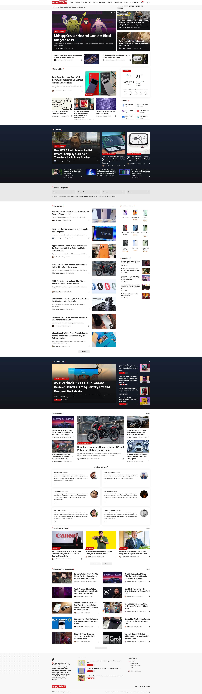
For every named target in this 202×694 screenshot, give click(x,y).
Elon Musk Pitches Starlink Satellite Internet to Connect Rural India (137, 591)
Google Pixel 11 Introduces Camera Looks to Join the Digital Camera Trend (137, 621)
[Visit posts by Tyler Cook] (103, 166)
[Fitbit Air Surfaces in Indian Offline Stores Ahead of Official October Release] (104, 286)
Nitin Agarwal (58, 472)
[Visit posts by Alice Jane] (125, 626)
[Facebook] (131, 2)
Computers (112, 153)
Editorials (89, 94)
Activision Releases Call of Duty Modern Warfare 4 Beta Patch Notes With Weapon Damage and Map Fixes (133, 22)
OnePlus (114, 196)
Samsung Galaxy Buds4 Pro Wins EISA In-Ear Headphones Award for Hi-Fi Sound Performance (86, 576)
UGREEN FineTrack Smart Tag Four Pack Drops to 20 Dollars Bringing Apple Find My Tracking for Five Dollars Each (86, 606)
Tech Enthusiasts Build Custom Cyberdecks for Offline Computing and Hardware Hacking (112, 160)
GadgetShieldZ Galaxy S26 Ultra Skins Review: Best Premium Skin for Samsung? (128, 390)
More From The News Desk (63, 569)
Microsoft (120, 8)
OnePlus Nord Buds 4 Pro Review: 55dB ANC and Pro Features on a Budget (105, 676)
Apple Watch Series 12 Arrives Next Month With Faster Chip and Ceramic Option (137, 159)
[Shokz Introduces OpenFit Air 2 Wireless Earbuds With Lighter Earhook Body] (57, 172)
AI (142, 6)
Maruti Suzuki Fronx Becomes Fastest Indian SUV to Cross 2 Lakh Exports (137, 456)
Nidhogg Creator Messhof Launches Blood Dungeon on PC (73, 7)
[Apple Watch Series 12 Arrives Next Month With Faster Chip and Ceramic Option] (138, 143)
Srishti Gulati (78, 119)
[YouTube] (135, 2)
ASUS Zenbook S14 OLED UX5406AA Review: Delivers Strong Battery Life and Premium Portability (82, 387)
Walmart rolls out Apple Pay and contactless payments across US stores (86, 621)
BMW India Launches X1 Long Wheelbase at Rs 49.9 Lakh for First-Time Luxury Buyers (62, 432)
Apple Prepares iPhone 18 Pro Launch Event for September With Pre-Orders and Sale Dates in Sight (69, 248)
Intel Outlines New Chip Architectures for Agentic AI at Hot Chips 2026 (68, 56)
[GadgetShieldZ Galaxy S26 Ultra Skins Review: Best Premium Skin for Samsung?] (145, 391)
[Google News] (128, 117)
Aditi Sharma (60, 48)
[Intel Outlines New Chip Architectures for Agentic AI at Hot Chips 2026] (91, 59)
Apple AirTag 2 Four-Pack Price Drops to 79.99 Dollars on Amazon (116, 56)
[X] (133, 2)
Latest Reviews (58, 362)
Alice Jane (99, 116)
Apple (125, 6)
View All (114, 206)
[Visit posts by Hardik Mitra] (53, 91)
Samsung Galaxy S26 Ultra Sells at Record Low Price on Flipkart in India (70, 212)
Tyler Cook (108, 165)
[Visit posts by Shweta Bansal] (53, 292)
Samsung (131, 6)
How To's (130, 192)
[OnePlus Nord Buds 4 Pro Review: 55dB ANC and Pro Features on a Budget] (81, 678)
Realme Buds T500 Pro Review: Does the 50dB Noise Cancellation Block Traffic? (128, 399)
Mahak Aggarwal (126, 27)
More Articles (58, 206)
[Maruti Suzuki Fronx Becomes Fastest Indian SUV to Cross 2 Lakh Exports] (138, 446)
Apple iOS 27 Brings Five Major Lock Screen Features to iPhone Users (136, 606)
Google (138, 6)
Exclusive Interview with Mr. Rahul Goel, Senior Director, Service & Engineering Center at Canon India (67, 553)
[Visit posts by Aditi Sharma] (55, 48)
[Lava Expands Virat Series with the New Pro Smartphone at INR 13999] (104, 321)
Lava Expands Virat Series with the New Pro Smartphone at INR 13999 (69, 318)
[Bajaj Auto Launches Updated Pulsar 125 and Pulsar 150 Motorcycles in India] (104, 268)
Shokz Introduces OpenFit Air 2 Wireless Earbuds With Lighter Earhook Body (72, 171)
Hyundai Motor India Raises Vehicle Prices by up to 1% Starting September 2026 (136, 432)
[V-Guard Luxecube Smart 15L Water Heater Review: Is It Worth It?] (81, 671)
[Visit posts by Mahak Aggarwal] (120, 27)
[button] (144, 2)
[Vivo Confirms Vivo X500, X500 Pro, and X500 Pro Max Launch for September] (104, 304)
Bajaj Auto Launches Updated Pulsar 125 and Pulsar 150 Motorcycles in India (69, 265)
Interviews (56, 548)
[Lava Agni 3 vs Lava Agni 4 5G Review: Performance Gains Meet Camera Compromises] (100, 83)
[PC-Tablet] (60, 2)
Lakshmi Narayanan (127, 48)
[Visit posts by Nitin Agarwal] (53, 559)
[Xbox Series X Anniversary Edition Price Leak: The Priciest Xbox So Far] (146, 271)
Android (104, 196)
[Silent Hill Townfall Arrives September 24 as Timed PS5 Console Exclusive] (146, 263)
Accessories (137, 153)
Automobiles (81, 192)
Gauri (79, 612)
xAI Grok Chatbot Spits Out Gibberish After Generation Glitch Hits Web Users (137, 636)
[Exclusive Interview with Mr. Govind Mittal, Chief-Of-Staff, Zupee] (101, 540)
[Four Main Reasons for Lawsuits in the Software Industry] (106, 104)
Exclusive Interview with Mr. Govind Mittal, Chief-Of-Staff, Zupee (99, 552)
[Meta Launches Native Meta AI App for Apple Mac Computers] (104, 233)
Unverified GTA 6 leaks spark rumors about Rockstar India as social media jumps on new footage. (130, 278)
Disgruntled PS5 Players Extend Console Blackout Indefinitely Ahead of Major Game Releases (106, 171)
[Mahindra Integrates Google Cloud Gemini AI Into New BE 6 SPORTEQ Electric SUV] (63, 446)
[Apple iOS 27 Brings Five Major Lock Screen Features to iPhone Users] (112, 607)
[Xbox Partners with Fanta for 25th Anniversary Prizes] (146, 296)
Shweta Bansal (59, 291)
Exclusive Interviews (60, 528)
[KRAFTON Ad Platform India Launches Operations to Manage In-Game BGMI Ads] (146, 287)
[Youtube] (143, 111)
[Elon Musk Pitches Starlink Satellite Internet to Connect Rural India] (112, 592)
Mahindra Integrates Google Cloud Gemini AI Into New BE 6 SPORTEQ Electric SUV (62, 456)
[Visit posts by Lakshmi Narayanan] (120, 48)
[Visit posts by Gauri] (75, 613)
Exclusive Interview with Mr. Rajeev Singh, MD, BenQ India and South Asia (133, 552)
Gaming (62, 31)
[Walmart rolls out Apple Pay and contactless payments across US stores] (62, 623)
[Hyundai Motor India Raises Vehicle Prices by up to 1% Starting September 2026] (138, 422)
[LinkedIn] (139, 2)
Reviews (105, 192)
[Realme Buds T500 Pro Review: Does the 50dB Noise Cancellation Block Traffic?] (145, 401)
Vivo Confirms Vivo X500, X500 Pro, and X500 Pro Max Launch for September (70, 299)
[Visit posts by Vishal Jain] (128, 164)
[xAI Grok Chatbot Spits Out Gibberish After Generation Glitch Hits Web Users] (112, 638)
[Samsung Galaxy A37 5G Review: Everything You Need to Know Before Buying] (81, 663)
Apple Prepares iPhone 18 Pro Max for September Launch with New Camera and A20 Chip (86, 591)
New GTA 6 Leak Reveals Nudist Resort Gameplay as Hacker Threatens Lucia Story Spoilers (73, 153)
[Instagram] (137, 2)
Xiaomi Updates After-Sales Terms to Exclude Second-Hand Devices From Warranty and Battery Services (70, 335)
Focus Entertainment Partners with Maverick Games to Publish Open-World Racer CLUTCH (133, 43)
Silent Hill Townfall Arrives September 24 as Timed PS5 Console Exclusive (84, 636)
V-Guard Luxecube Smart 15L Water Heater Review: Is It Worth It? (103, 668)
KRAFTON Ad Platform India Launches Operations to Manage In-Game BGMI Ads (130, 286)
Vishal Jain (133, 163)
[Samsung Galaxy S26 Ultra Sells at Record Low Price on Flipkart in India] (104, 216)
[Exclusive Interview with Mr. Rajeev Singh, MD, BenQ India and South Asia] (134, 540)
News (56, 31)
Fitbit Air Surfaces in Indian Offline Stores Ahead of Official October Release (68, 282)
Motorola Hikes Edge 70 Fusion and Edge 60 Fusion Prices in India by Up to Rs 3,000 (140, 171)
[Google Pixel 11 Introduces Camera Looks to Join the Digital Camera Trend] (112, 623)
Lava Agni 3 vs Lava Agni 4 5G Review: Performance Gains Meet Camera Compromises (67, 80)
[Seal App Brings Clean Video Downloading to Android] (62, 104)
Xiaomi (109, 196)
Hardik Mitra (58, 91)
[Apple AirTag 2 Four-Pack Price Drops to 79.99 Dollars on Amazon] (140, 59)
